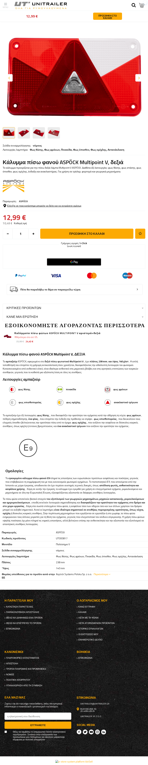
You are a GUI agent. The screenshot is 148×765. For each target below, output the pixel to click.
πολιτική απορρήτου (18, 680)
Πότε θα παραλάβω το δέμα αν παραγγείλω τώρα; (50, 289)
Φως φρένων (52, 150)
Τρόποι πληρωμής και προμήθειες (26, 669)
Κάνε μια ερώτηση (22, 316)
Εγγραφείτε (38, 725)
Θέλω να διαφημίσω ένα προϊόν (24, 618)
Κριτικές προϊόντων (23, 307)
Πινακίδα (66, 150)
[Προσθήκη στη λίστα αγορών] (140, 234)
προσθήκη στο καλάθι (87, 234)
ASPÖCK (23, 201)
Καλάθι (82, 612)
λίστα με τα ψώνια (88, 618)
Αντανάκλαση (116, 150)
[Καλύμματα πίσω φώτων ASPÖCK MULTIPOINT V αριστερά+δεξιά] (8, 337)
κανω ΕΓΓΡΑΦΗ (86, 607)
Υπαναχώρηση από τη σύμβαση (24, 685)
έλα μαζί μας (15, 697)
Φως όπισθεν (81, 150)
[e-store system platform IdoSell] (74, 761)
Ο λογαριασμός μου (92, 600)
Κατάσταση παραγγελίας (19, 607)
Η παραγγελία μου (19, 600)
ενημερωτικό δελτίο (90, 640)
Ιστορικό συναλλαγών (90, 629)
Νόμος (10, 674)
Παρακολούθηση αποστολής (22, 612)
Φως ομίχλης (98, 150)
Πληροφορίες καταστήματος (22, 658)
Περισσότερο (101, 574)
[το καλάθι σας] (141, 5)
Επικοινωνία (13, 629)
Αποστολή (12, 663)
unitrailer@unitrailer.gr (94, 704)
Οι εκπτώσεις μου (88, 634)
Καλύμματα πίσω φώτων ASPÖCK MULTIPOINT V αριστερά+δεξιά (57, 333)
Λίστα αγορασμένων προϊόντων (96, 623)
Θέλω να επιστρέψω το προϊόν (23, 623)
